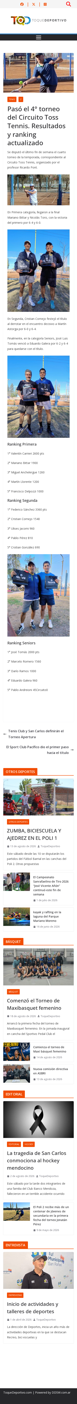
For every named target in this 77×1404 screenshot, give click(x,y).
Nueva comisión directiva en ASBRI (50, 1071)
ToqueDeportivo (50, 846)
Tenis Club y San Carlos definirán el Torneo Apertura (36, 734)
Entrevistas (15, 1295)
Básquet (13, 991)
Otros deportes (18, 821)
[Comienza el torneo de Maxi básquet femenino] (16, 1052)
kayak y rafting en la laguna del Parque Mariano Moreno (47, 916)
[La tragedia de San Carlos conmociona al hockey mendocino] (38, 1119)
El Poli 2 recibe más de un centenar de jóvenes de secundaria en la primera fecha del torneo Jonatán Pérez (51, 1215)
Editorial (14, 1144)
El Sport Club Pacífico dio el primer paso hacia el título (37, 750)
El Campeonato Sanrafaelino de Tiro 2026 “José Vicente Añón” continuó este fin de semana (51, 885)
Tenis (12, 99)
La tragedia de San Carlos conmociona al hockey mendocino (36, 1160)
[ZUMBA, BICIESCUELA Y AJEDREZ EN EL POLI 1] (38, 797)
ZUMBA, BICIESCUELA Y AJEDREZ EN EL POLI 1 (34, 834)
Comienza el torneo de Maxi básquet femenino (49, 1049)
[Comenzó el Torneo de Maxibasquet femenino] (38, 966)
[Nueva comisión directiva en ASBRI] (16, 1074)
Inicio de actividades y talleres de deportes (32, 1308)
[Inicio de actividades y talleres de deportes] (38, 1270)
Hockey (29, 1144)
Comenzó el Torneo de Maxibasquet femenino (34, 1004)
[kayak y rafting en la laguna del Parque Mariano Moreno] (16, 919)
